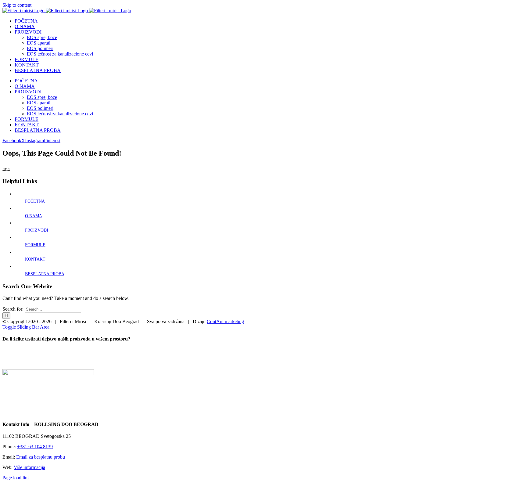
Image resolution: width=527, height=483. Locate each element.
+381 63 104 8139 (35, 446)
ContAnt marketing (225, 321)
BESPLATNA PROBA (44, 274)
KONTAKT (35, 259)
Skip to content (16, 5)
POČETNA (35, 201)
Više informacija (29, 467)
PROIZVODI (36, 230)
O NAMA (33, 216)
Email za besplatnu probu (40, 457)
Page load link (16, 477)
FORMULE (35, 245)
